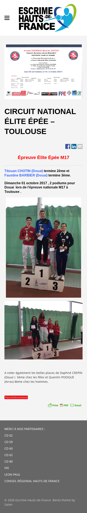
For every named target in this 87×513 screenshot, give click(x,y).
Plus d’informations (16, 397)
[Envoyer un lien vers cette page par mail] (80, 146)
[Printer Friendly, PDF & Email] (65, 405)
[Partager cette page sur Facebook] (67, 146)
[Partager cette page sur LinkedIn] (73, 146)
